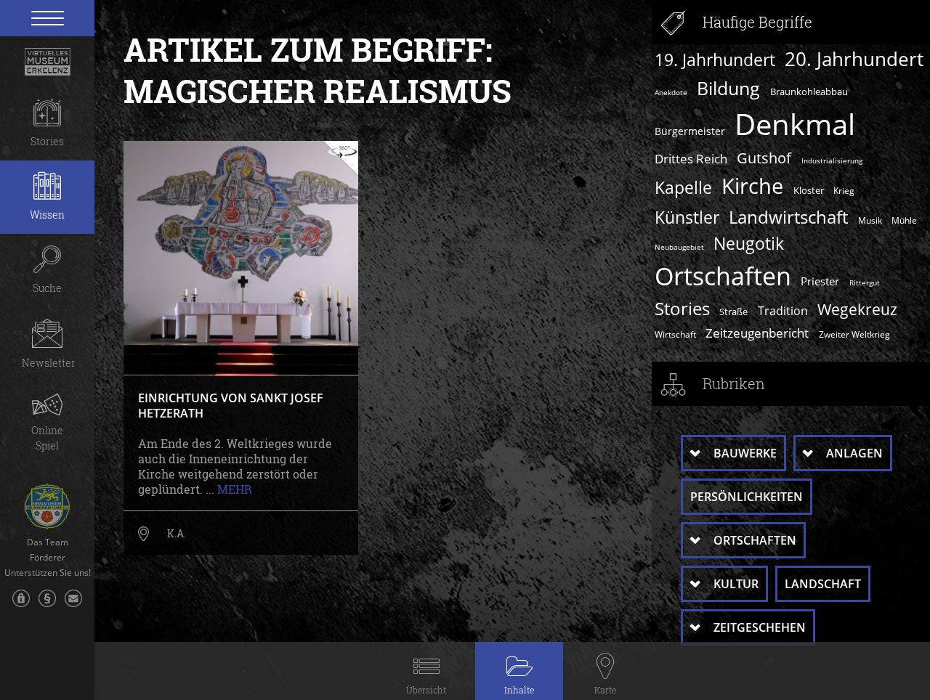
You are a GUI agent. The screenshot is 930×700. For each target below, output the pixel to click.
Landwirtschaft (788, 217)
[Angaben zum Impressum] (47, 606)
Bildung (728, 88)
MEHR (234, 489)
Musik (870, 220)
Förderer (47, 557)
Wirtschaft (675, 334)
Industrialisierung (831, 160)
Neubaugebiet (679, 247)
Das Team (47, 542)
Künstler (687, 217)
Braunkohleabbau (809, 91)
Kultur (736, 584)
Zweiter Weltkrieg (854, 334)
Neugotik (748, 243)
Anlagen (854, 453)
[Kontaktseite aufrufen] (73, 606)
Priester (820, 281)
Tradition (783, 310)
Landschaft (823, 584)
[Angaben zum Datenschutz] (21, 606)
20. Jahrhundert (854, 59)
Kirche (752, 185)
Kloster (808, 190)
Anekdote (671, 92)
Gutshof (764, 157)
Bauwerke (745, 453)
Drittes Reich (691, 158)
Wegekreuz (857, 309)
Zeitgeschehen (759, 627)
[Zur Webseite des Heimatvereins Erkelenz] (47, 501)
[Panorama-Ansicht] (340, 158)
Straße (733, 311)
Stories (682, 308)
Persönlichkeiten (746, 497)
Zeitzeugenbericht (757, 332)
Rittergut (864, 282)
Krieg (843, 190)
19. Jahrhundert (715, 60)
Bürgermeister (690, 131)
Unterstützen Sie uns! (47, 573)
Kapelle (683, 187)
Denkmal (795, 124)
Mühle (904, 220)
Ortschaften (723, 276)
